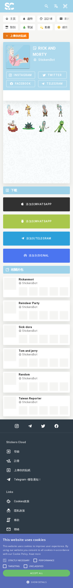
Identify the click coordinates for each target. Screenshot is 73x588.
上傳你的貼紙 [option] (22, 470)
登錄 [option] (16, 451)
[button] (56, 6)
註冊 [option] (16, 460)
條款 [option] (16, 520)
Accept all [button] (36, 573)
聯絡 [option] (16, 529)
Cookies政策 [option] (21, 501)
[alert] (36, 561)
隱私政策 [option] (19, 510)
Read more (34, 553)
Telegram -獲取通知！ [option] (27, 479)
